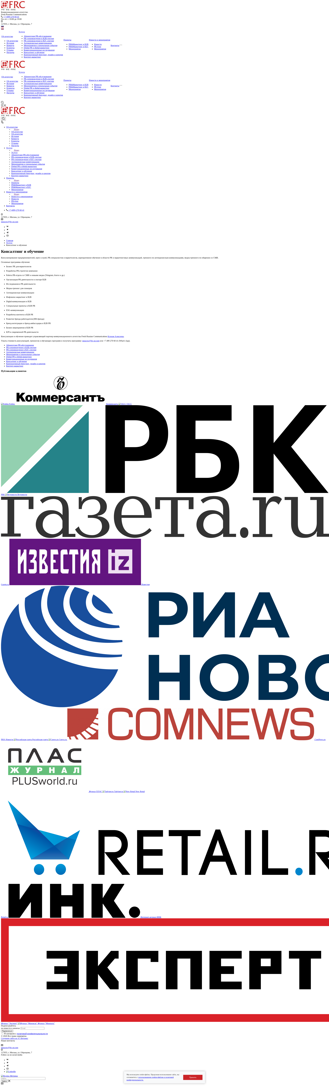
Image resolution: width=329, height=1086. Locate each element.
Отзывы (10, 50)
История (10, 43)
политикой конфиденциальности (32, 1034)
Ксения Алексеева (116, 336)
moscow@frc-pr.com (9, 222)
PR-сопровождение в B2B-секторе (39, 38)
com (97, 341)
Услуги (22, 32)
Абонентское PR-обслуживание (38, 36)
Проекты (67, 40)
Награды (10, 52)
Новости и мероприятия (99, 40)
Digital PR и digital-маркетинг (36, 48)
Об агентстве (7, 36)
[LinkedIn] (11, 1071)
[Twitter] (7, 230)
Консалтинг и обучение (34, 52)
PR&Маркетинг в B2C (78, 47)
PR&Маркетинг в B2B (78, 44)
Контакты (115, 45)
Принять (192, 1077)
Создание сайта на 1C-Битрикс (14, 1038)
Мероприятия (75, 49)
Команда (10, 45)
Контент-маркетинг (32, 57)
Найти (4, 1081)
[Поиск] (3, 119)
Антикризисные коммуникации (38, 43)
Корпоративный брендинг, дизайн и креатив (43, 55)
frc (92, 341)
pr (94, 341)
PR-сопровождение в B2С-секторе (39, 41)
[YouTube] (7, 236)
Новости (98, 44)
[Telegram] (7, 233)
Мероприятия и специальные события (40, 45)
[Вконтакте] (7, 227)
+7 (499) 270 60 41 (11, 17)
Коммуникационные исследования (39, 50)
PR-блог (97, 47)
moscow (85, 341)
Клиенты (11, 48)
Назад (16, 129)
